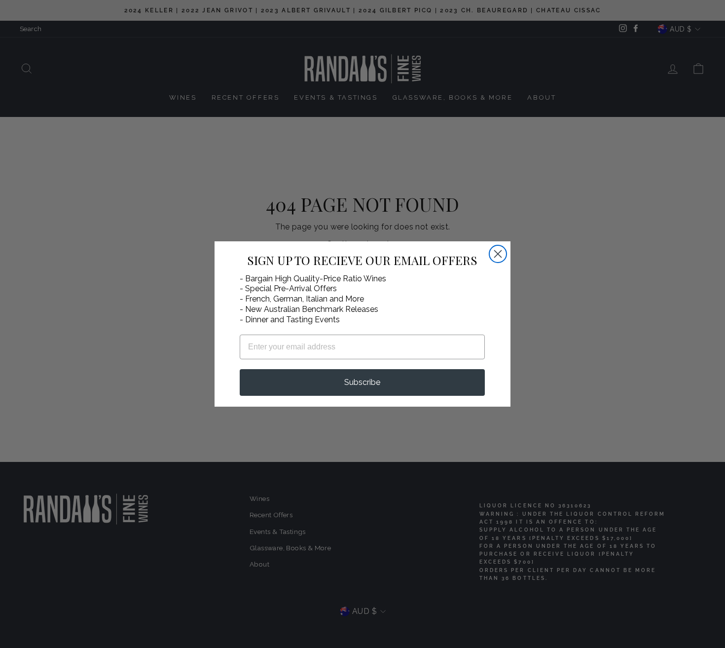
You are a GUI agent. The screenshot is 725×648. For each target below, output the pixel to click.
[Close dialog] (498, 254)
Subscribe (362, 382)
